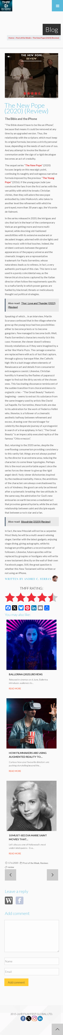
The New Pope (33, 165)
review (11, 867)
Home (11, 38)
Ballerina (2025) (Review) (25, 674)
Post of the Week (23, 38)
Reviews (44, 863)
